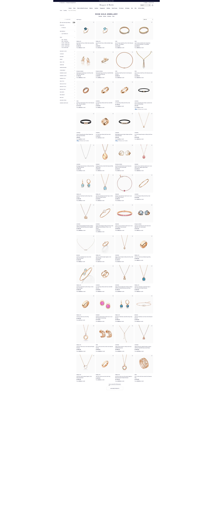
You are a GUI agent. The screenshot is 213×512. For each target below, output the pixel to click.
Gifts (135, 8)
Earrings (104, 16)
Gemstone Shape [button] (63, 67)
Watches (91, 8)
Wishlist (145, 2)
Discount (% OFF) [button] (63, 51)
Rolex (74, 8)
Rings (113, 16)
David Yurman (114, 8)
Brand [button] (61, 59)
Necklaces (109, 16)
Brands (70, 8)
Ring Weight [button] (62, 94)
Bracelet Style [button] (63, 86)
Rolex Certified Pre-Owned (82, 8)
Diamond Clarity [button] (63, 75)
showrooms (62, 2)
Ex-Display (127, 8)
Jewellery (96, 8)
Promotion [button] (62, 25)
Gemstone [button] (62, 64)
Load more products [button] (114, 388)
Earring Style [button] (63, 78)
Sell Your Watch (141, 8)
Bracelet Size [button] (62, 89)
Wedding (108, 8)
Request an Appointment (71, 2)
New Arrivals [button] (62, 31)
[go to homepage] (106, 5)
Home (61, 10)
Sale (132, 8)
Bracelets (100, 16)
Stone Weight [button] (62, 70)
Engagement (102, 8)
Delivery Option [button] (63, 100)
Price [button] (61, 37)
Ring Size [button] (61, 97)
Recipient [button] (62, 56)
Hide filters (68, 19)
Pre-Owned (121, 8)
